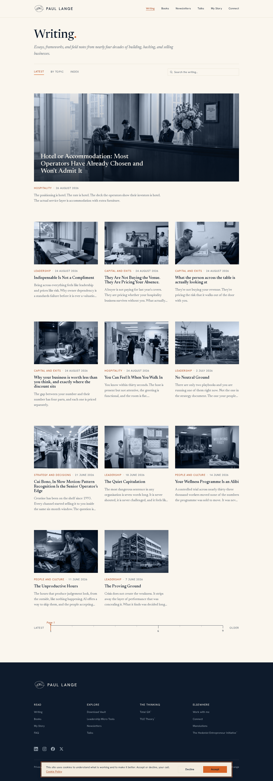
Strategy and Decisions (52, 475)
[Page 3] (93, 627)
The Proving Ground (123, 586)
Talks (201, 8)
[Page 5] (137, 627)
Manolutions (200, 726)
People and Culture (190, 475)
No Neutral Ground (192, 378)
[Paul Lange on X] (61, 749)
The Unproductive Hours (56, 586)
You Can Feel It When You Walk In (134, 378)
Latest (39, 71)
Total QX (145, 712)
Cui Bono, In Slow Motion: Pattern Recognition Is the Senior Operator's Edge (66, 486)
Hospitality (43, 188)
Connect (234, 8)
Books (165, 8)
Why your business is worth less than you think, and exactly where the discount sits (65, 382)
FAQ (36, 732)
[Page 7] (179, 627)
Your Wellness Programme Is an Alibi (207, 482)
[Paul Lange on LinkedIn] (36, 749)
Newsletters (183, 8)
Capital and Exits (118, 271)
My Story (216, 8)
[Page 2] (72, 627)
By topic (57, 71)
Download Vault (96, 712)
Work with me (201, 712)
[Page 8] (201, 627)
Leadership (42, 271)
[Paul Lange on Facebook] (53, 749)
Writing (150, 8)
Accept (215, 769)
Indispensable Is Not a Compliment (64, 278)
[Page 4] (115, 627)
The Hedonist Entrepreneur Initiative (215, 732)
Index (74, 71)
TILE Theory (147, 719)
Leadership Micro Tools (101, 719)
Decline (189, 769)
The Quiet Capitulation (125, 482)
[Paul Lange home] (54, 8)
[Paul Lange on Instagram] (45, 749)
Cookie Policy (54, 771)
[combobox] (203, 72)
